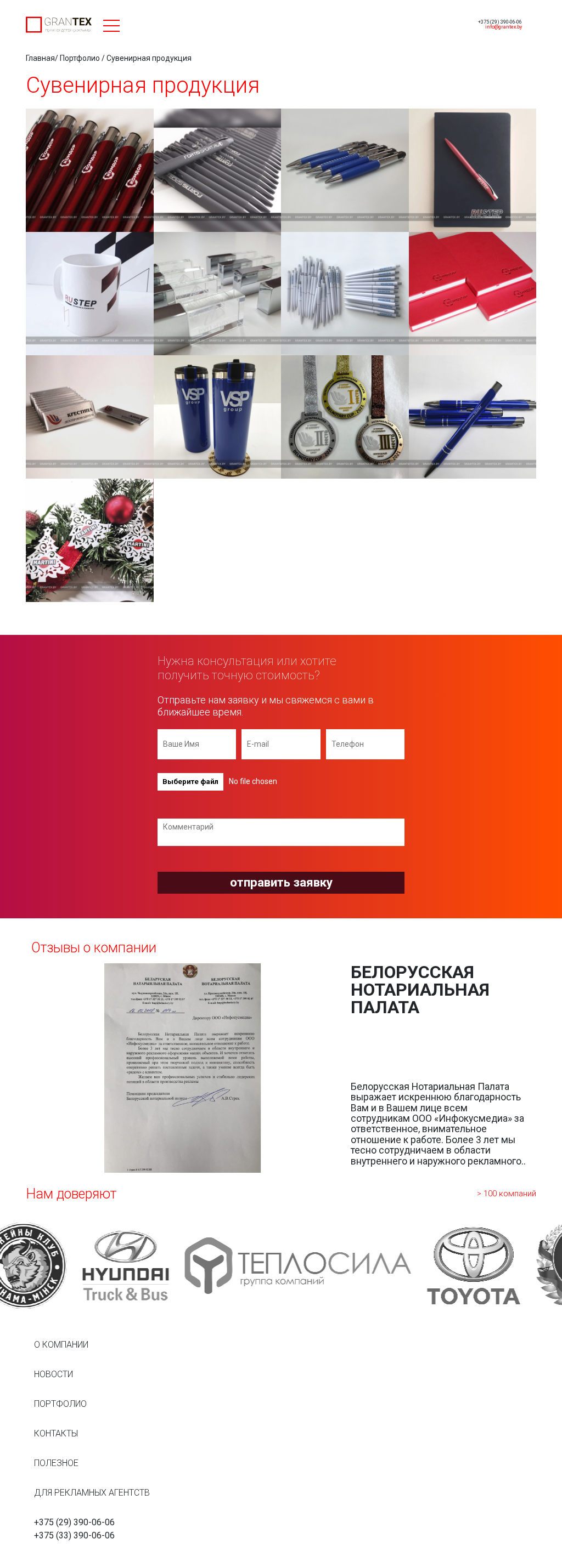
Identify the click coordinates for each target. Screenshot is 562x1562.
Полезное (56, 1463)
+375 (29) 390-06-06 (500, 22)
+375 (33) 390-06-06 (74, 1535)
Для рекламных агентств (92, 1492)
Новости (53, 1374)
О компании (61, 1344)
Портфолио (80, 58)
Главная (40, 58)
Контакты (56, 1433)
